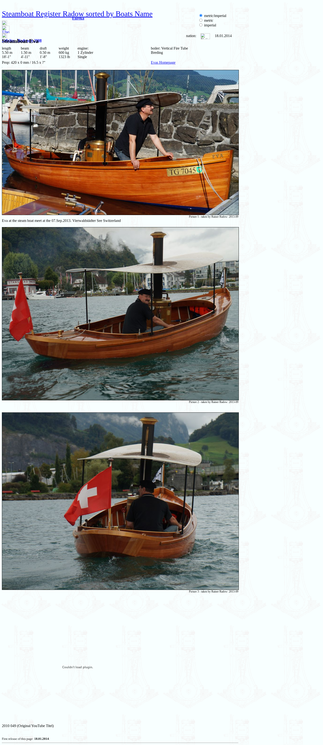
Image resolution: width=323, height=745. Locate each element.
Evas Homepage (163, 62)
